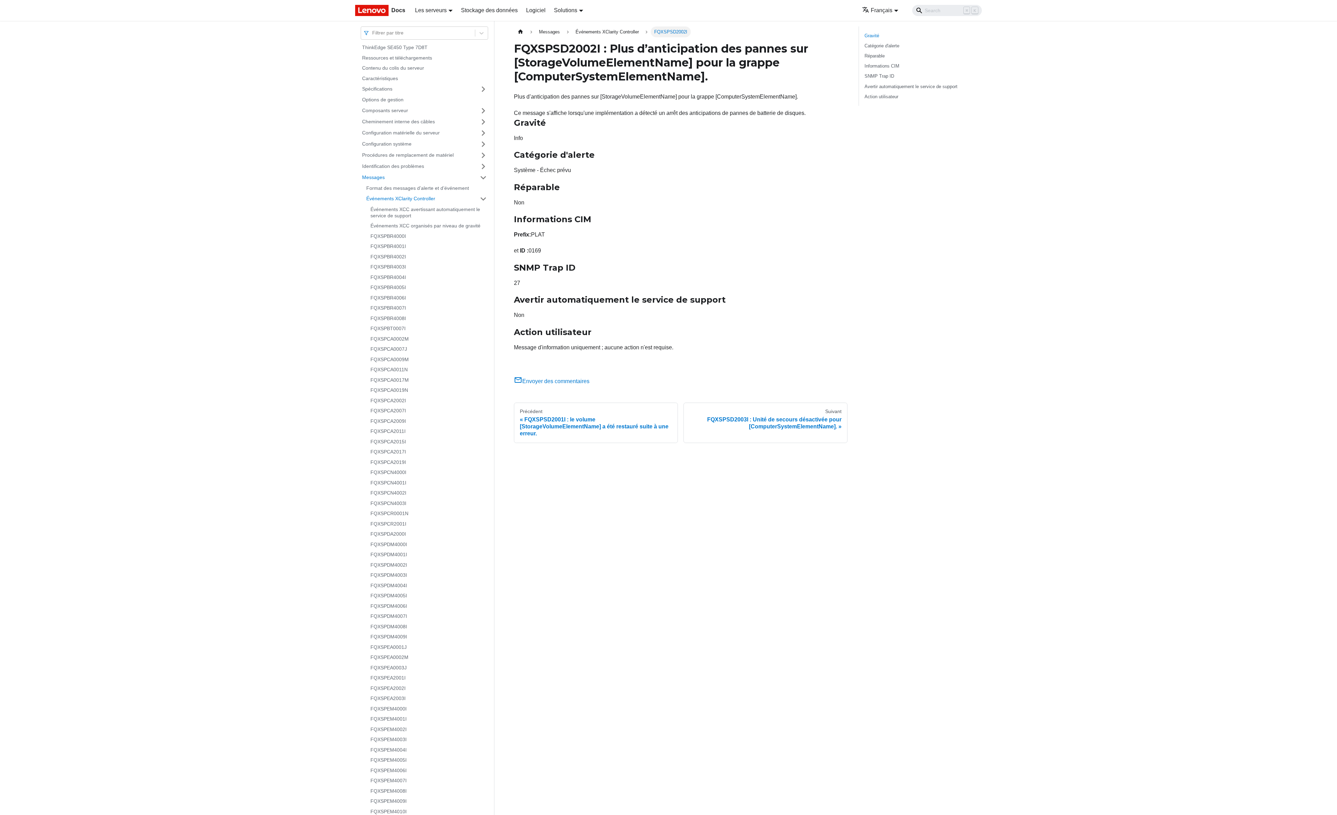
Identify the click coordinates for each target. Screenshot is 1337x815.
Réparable (875, 56)
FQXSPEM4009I (388, 801)
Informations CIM (882, 66)
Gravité (872, 35)
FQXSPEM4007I (388, 780)
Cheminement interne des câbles (398, 121)
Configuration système (387, 144)
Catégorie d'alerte (882, 45)
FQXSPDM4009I (388, 636)
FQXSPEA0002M (389, 657)
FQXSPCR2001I (388, 524)
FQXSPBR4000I (388, 236)
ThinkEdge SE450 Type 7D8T (395, 47)
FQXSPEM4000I (388, 709)
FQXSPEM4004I (388, 750)
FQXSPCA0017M (389, 380)
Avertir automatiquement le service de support (911, 86)
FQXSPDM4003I (388, 575)
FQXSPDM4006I (388, 606)
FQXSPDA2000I (388, 534)
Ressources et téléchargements (397, 58)
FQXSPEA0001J (388, 647)
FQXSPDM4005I (388, 595)
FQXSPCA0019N (389, 390)
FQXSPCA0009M (389, 359)
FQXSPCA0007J (388, 349)
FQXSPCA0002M (389, 339)
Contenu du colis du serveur (393, 68)
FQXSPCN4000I (388, 472)
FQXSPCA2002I (388, 400)
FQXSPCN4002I (388, 493)
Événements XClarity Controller (400, 198)
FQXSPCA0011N (389, 369)
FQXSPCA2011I (388, 431)
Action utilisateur (881, 96)
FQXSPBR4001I (388, 246)
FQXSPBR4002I (388, 256)
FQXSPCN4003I (388, 503)
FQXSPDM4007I (388, 616)
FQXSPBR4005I (388, 287)
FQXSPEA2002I (388, 688)
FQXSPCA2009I (388, 421)
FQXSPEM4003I (388, 739)
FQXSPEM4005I (388, 760)
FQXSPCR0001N (389, 513)
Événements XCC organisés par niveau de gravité (425, 225)
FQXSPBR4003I (388, 267)
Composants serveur (385, 110)
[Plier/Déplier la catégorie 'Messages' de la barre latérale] (483, 177)
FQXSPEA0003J (388, 667)
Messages (373, 177)
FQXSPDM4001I (388, 554)
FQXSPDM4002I (388, 565)
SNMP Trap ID (879, 76)
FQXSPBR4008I (388, 318)
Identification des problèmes (393, 166)
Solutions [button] (565, 10)
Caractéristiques (380, 78)
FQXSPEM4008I (388, 791)
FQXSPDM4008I (388, 626)
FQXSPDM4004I (388, 585)
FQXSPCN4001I (388, 483)
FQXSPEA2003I (388, 698)
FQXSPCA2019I (388, 462)
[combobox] (373, 33)
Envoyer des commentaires (555, 381)
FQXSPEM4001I (388, 719)
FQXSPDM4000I (388, 544)
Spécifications (377, 89)
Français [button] (881, 10)
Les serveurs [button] (431, 10)
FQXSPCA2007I (388, 410)
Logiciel (536, 10)
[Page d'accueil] (520, 31)
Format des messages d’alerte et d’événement (417, 188)
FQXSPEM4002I (388, 729)
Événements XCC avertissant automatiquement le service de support (425, 212)
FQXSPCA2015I (388, 441)
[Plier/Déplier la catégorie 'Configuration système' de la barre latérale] (483, 144)
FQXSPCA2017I (388, 452)
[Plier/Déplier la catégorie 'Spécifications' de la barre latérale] (483, 89)
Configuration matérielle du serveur (401, 132)
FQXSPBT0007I (388, 328)
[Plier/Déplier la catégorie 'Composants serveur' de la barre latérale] (483, 110)
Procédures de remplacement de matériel (408, 155)
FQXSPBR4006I (388, 298)
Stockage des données (489, 10)
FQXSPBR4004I (388, 277)
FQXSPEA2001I (388, 678)
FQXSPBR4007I (388, 308)
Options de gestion (383, 99)
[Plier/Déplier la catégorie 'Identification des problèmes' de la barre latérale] (483, 166)
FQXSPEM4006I (388, 770)
